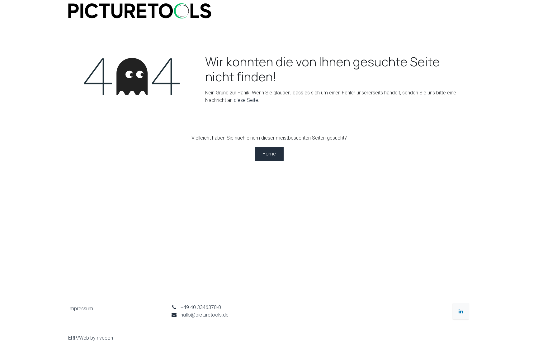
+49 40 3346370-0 (201, 307)
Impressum (80, 309)
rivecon (105, 338)
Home (269, 154)
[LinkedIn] (461, 311)
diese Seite (246, 100)
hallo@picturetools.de (205, 315)
